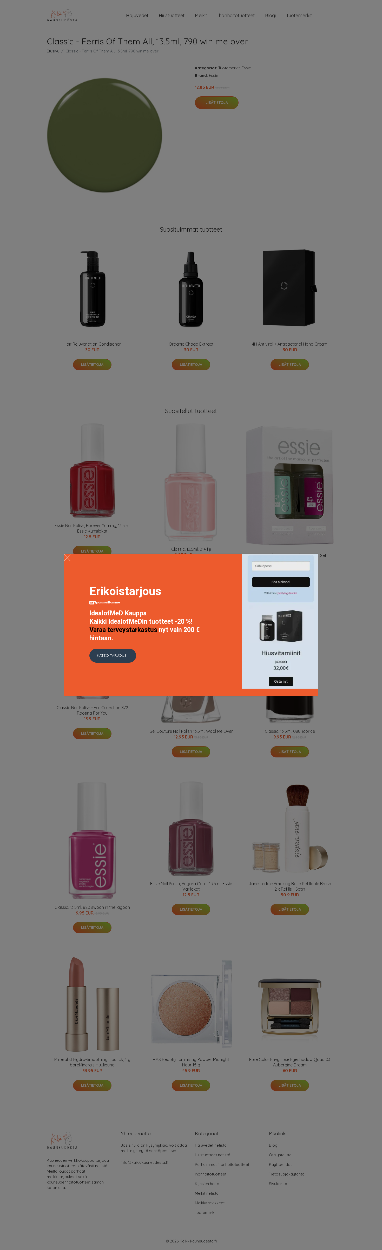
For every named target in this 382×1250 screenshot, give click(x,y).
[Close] (67, 557)
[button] (112, 656)
